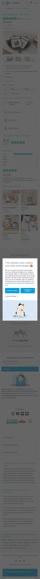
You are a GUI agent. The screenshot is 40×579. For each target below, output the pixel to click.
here (6, 285)
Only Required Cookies (27, 290)
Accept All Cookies (12, 290)
